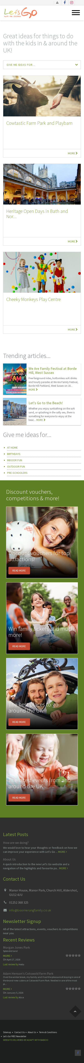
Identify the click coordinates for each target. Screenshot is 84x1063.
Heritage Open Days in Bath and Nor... (37, 214)
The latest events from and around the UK (39, 783)
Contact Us (19, 1032)
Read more (19, 570)
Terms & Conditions (48, 1032)
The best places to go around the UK (33, 707)
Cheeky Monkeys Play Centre (33, 299)
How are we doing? (16, 843)
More (72, 153)
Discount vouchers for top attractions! (39, 556)
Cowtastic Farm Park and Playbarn (39, 123)
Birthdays (13, 454)
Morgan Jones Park (16, 947)
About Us (9, 859)
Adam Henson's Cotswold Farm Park (28, 973)
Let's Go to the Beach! (46, 403)
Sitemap (7, 1032)
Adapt (30, 1039)
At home (12, 447)
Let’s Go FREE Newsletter (14, 1036)
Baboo (44, 1039)
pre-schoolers (17, 473)
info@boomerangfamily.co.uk (30, 910)
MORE (32, 389)
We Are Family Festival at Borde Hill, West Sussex (53, 370)
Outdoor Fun (16, 466)
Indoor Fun (14, 460)
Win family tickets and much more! (41, 632)
